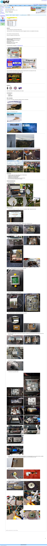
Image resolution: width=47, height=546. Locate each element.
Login (45, 5)
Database (11, 5)
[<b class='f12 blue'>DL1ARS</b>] (41, 13)
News (15, 5)
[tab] (7, 15)
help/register (37, 4)
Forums (20, 5)
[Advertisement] (25, 538)
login (34, 4)
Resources (35, 5)
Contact (41, 5)
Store (25, 5)
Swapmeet (29, 5)
